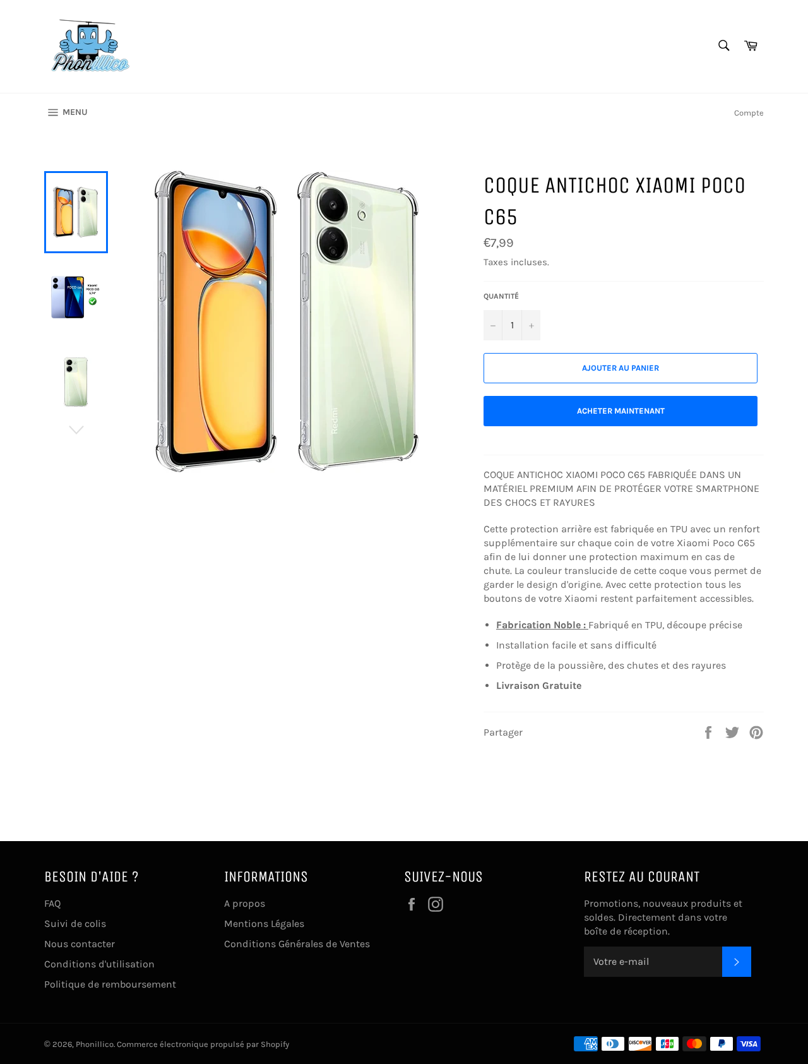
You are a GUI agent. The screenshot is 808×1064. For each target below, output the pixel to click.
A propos (244, 903)
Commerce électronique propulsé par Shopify (203, 1044)
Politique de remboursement (110, 984)
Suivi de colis (75, 924)
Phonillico (95, 1044)
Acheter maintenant (621, 410)
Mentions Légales (264, 924)
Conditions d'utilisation (99, 964)
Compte (749, 112)
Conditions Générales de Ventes (297, 944)
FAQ (52, 903)
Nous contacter (79, 944)
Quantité (501, 296)
